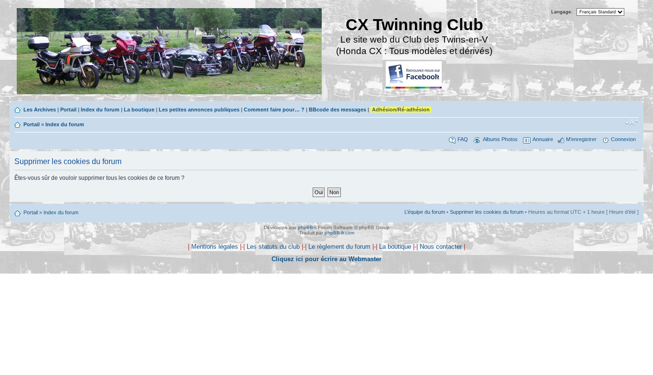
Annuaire (543, 139)
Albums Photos (500, 139)
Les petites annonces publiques (199, 109)
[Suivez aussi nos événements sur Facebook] (414, 75)
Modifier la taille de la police (632, 122)
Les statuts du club (273, 246)
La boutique (139, 109)
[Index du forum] (170, 52)
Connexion (623, 139)
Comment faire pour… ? (274, 109)
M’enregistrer (581, 139)
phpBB (305, 227)
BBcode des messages (337, 109)
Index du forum (100, 109)
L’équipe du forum (424, 212)
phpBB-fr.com (339, 232)
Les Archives (39, 109)
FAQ (462, 139)
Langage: (562, 11)
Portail (68, 109)
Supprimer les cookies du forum (486, 212)
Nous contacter (441, 246)
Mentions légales (214, 246)
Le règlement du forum (339, 246)
